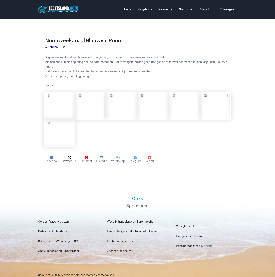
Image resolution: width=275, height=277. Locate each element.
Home (127, 9)
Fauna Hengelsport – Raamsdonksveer (132, 231)
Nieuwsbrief (186, 9)
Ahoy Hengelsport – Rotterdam (58, 250)
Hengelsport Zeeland (190, 236)
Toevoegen (227, 9)
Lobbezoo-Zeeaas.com (122, 241)
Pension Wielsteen (188, 246)
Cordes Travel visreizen (53, 221)
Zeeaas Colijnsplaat (120, 250)
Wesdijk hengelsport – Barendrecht (130, 221)
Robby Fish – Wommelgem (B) (58, 241)
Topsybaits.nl (185, 226)
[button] (150, 9)
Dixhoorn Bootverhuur (52, 231)
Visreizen (163, 9)
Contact (204, 9)
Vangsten (143, 9)
